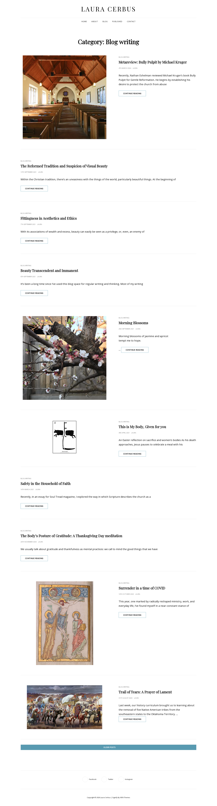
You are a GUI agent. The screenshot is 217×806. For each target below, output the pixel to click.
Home (84, 21)
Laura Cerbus (108, 9)
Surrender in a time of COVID (142, 588)
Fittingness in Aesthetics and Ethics (49, 218)
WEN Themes (125, 797)
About (94, 21)
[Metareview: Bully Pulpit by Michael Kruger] (64, 97)
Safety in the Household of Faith (46, 483)
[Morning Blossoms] (64, 358)
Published (117, 21)
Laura (135, 68)
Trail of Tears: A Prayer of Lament (145, 692)
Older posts (109, 747)
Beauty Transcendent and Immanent (49, 270)
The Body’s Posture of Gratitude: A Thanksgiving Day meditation (71, 535)
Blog (104, 21)
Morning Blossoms (133, 322)
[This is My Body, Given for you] (64, 437)
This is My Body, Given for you (142, 426)
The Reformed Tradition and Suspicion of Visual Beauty (64, 166)
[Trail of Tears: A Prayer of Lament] (64, 707)
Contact (131, 21)
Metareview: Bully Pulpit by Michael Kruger (153, 62)
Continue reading (134, 94)
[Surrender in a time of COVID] (64, 623)
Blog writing (124, 57)
